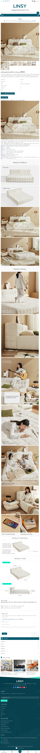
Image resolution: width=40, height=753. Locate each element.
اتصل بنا (3, 93)
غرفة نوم (2, 643)
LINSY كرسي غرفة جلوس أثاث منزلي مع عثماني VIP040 (31, 673)
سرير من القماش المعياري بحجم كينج (30, 602)
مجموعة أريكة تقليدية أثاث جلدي (6, 732)
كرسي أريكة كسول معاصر (5, 722)
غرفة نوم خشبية (3, 724)
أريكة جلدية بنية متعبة (4, 730)
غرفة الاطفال (3, 648)
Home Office (3, 650)
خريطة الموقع (3, 713)
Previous (0, 657)
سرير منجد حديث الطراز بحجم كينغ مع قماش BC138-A (12, 619)
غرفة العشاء (3, 646)
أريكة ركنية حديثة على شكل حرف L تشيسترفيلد (19, 673)
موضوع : (12, 619)
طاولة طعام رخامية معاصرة (5, 728)
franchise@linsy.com (5, 742)
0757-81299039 (5, 740)
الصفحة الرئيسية (8, 20)
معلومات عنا (3, 708)
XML (1, 715)
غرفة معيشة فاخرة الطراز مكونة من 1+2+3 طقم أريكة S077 (14, 605)
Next (38, 657)
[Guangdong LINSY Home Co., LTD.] (20, 5)
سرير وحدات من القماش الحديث (8, 602)
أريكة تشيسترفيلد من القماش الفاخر (7, 720)
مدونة (2, 711)
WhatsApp (11, 93)
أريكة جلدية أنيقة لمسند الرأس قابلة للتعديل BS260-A (12, 607)
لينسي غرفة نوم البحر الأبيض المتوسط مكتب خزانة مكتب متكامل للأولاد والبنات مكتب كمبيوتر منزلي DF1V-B (6, 673)
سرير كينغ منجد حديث (19, 602)
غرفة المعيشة (3, 641)
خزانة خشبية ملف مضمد (5, 726)
